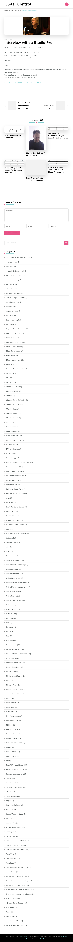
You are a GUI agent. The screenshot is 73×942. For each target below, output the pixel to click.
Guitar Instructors (12, 574)
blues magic (10, 356)
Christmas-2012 (12, 391)
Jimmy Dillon (11, 640)
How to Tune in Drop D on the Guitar (35, 154)
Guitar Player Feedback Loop (17, 587)
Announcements (12, 311)
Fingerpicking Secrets (14, 520)
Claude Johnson (12, 409)
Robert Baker (11, 756)
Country (9, 422)
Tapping (9, 832)
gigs (7, 547)
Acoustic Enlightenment (15, 271)
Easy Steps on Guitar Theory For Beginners (35, 179)
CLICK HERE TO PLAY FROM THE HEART (24, 82)
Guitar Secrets (11, 596)
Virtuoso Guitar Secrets (15, 903)
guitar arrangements (13, 560)
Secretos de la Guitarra (14, 783)
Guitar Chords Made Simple (16, 565)
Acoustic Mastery (12, 280)
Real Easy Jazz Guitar (14, 743)
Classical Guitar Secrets (15, 404)
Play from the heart (13, 729)
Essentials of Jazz (12, 511)
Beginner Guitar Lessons (15, 329)
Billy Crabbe (10, 338)
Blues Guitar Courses (14, 347)
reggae (8, 747)
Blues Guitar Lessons (14, 351)
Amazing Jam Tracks (13, 293)
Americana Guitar (12, 302)
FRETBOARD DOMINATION (16, 534)
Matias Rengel (11, 672)
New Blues (10, 712)
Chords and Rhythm (13, 387)
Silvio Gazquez (11, 796)
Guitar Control (17, 4)
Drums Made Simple (13, 440)
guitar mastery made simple (16, 583)
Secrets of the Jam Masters (16, 787)
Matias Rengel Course (14, 676)
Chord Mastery (11, 378)
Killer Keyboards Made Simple (17, 654)
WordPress (43, 939)
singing (8, 801)
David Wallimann (12, 431)
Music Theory (9, 39)
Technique (10, 836)
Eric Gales (9, 502)
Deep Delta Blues (12, 436)
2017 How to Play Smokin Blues (18, 258)
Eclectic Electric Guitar (14, 476)
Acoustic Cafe (11, 267)
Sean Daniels (11, 778)
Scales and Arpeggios (14, 774)
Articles (9, 315)
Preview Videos (12, 734)
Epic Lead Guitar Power (15, 489)
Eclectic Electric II (12, 480)
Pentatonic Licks (12, 720)
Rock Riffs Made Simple (15, 765)
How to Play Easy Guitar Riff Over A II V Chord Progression (57, 169)
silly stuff (9, 792)
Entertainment (11, 485)
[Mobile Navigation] (67, 4)
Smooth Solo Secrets (14, 805)
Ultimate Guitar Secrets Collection (19, 894)
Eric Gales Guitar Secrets (15, 507)
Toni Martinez (11, 859)
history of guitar (12, 609)
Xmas (8, 912)
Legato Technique (12, 667)
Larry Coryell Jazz (12, 658)
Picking (8, 725)
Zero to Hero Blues (13, 921)
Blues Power (11, 364)
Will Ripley (10, 907)
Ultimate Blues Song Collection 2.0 (19, 890)
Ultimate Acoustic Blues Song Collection (21, 881)
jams (8, 623)
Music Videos (11, 707)
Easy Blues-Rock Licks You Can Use (19, 462)
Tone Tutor (10, 854)
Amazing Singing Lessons (15, 298)
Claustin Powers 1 (13, 413)
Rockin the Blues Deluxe (15, 769)
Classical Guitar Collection (15, 400)
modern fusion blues (13, 694)
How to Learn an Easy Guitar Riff (13, 136)
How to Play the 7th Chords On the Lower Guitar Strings (13, 170)
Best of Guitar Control (14, 333)
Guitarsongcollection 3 (14, 600)
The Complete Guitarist (15, 845)
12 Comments (40, 47)
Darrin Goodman (12, 427)
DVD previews (11, 453)
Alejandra (9, 289)
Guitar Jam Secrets (13, 578)
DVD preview (11, 445)
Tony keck (10, 863)
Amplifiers (10, 307)
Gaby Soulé (10, 538)
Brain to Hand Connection (15, 369)
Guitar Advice (11, 556)
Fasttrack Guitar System (15, 516)
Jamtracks (9, 627)
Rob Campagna (11, 752)
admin (6, 47)
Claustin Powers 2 (13, 418)
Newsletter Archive (13, 716)
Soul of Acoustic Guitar (14, 814)
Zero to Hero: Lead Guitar (15, 925)
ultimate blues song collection (17, 885)
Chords (8, 382)
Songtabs (9, 809)
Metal (8, 680)
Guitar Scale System (13, 591)
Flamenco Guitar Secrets (15, 525)
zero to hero (10, 916)
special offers (11, 823)
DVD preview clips (13, 449)
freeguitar (10, 529)
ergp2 (8, 498)
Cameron (9, 373)
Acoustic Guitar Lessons (15, 275)
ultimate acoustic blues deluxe (17, 876)
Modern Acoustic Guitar (15, 689)
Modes (8, 698)
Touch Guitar (11, 872)
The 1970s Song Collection (16, 841)
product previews (12, 738)
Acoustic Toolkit (12, 284)
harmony (9, 605)
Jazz (7, 636)
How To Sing (11, 614)
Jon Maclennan (11, 645)
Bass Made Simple (13, 320)
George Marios (11, 542)
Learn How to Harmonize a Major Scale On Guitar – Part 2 (58, 135)
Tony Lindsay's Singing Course (17, 867)
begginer (9, 324)
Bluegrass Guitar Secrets (15, 342)
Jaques (8, 631)
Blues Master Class (13, 360)
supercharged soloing (14, 827)
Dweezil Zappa (11, 458)
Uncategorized (11, 898)
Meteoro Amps (11, 685)
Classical (9, 396)
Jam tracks (10, 618)
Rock (8, 761)
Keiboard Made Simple (14, 649)
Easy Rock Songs (12, 467)
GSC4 (8, 551)
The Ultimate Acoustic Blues (17, 850)
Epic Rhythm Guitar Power (16, 493)
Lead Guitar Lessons (13, 663)
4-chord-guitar (11, 262)
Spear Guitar (11, 818)
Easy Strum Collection (14, 471)
